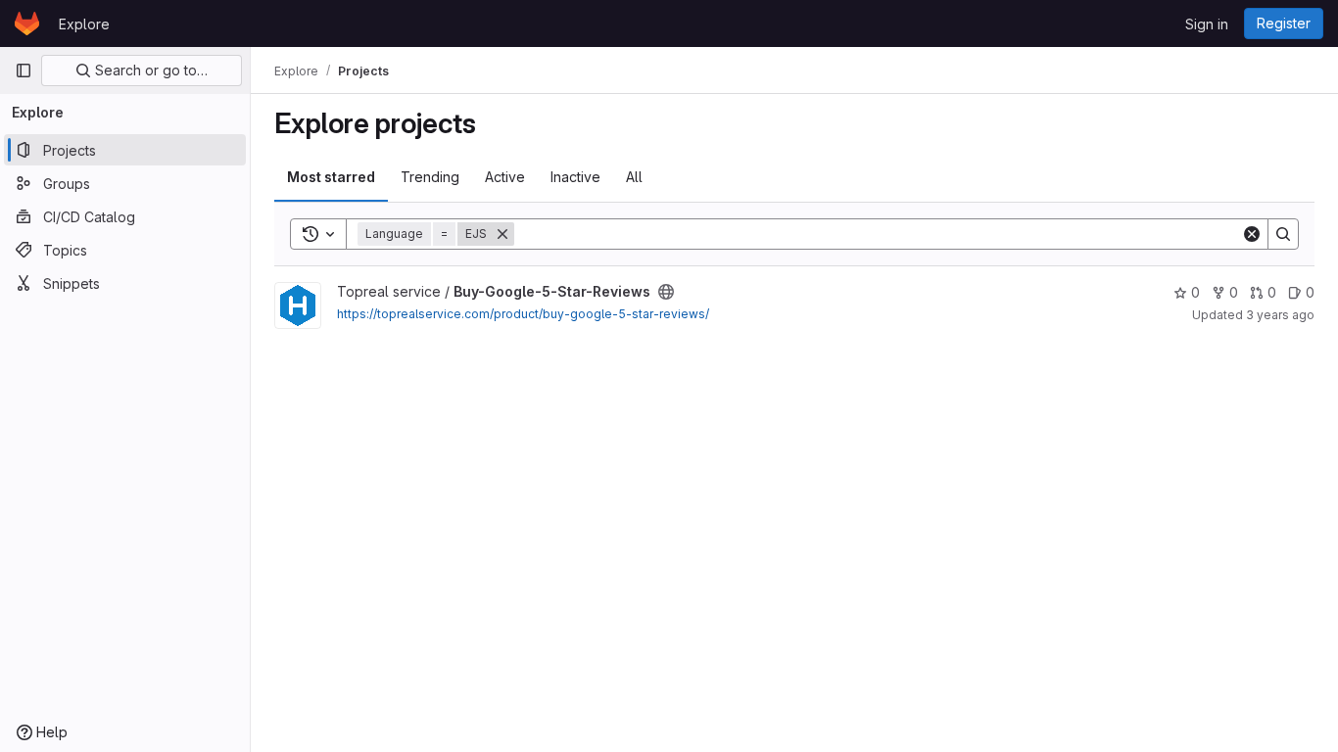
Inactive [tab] (575, 176)
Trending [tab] (430, 176)
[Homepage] (27, 23)
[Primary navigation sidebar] (23, 70)
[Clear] (1252, 234)
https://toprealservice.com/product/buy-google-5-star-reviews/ (523, 313)
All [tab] (634, 176)
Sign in (1206, 24)
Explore (84, 24)
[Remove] (502, 234)
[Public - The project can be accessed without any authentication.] (666, 292)
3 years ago (1280, 314)
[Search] (1283, 234)
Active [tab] (505, 176)
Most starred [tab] (331, 176)
